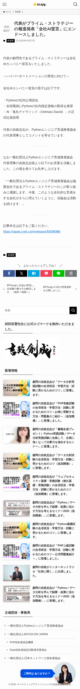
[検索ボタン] (75, 4)
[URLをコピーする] (71, 273)
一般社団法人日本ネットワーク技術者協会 (33, 658)
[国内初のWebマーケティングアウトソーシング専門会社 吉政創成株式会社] (40, 4)
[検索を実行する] (73, 310)
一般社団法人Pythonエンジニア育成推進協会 (35, 625)
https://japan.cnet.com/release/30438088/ (31, 231)
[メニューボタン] (4, 4)
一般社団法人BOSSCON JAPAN (27, 634)
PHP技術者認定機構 (21, 642)
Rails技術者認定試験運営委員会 (28, 649)
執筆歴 (10, 41)
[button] (9, 273)
